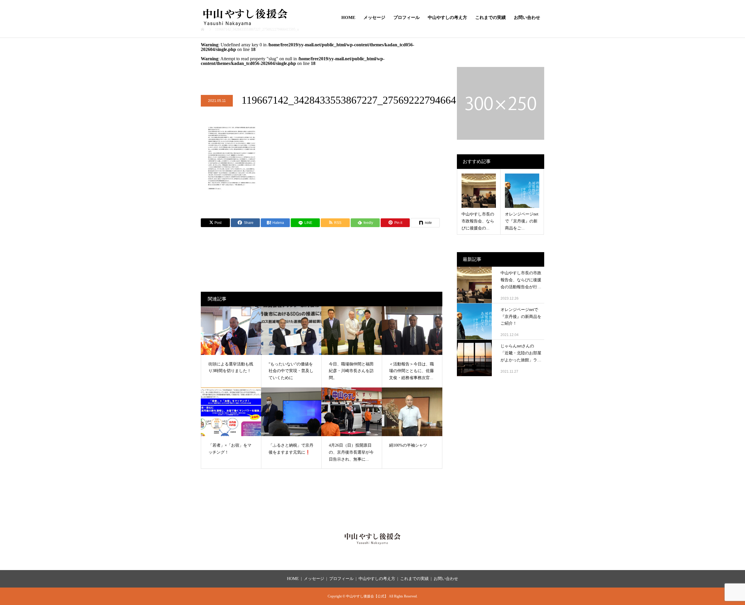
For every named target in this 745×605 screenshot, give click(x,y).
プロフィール (406, 17)
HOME (348, 17)
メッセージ (374, 17)
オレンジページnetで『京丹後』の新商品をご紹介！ (521, 316)
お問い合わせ (527, 17)
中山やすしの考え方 (447, 17)
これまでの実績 (490, 17)
